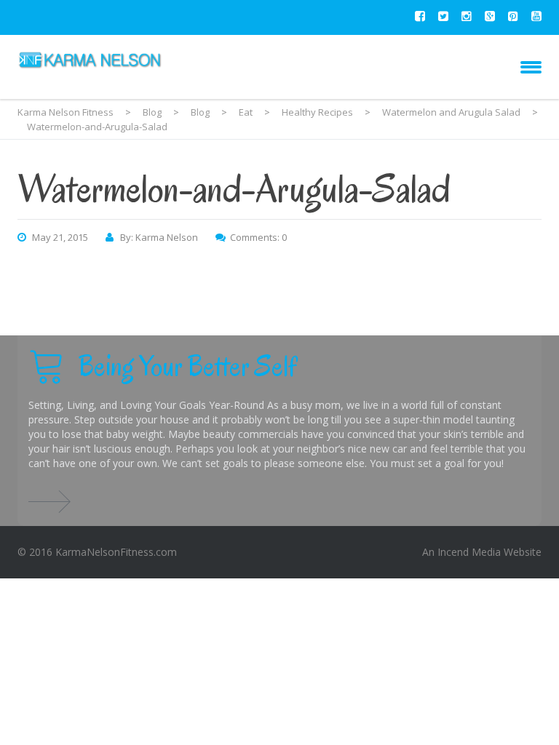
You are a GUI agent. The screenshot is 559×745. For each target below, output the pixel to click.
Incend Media (469, 552)
